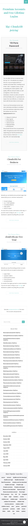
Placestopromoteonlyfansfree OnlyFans (13, 360)
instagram (24, 494)
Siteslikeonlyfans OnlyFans (10, 343)
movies (22, 496)
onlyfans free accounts (9, 501)
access (3, 477)
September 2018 (7, 445)
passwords (5, 508)
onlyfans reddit (19, 504)
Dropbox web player (20, 487)
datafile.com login (8, 479)
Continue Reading (14, 142)
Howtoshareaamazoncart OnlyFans (11, 399)
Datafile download (19, 479)
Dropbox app (20, 484)
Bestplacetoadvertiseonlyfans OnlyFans (13, 380)
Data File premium (5, 482)
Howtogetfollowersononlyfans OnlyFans (13, 335)
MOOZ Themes (11, 523)
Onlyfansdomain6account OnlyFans (12, 348)
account (9, 477)
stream (23, 508)
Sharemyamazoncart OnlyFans (10, 402)
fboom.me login (21, 489)
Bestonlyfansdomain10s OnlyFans (11, 332)
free (12, 494)
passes (17, 506)
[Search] (23, 322)
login (10, 496)
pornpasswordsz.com (14, 309)
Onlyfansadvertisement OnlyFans (11, 354)
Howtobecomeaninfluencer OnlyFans (12, 393)
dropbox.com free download (19, 482)
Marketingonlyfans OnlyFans (10, 371)
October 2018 (6, 442)
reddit (18, 508)
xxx (14, 513)
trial (13, 511)
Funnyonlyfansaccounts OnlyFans (11, 396)
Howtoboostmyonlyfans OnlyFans (11, 357)
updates (23, 511)
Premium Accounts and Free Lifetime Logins (14, 12)
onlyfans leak (20, 501)
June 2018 (5, 453)
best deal (19, 134)
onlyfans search (6, 506)
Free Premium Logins (14, 156)
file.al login (22, 492)
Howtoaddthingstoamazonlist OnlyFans (13, 425)
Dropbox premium (7, 487)
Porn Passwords (14, 40)
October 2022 (6, 439)
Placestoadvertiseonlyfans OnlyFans (12, 383)
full (16, 494)
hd (19, 494)
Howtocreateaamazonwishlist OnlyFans (13, 408)
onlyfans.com (5, 499)
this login (19, 212)
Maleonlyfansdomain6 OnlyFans (11, 374)
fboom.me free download (9, 489)
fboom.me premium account (10, 492)
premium (12, 508)
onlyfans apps (14, 499)
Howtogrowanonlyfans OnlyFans (11, 377)
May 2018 (5, 456)
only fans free (23, 499)
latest (5, 496)
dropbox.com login (10, 484)
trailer (8, 511)
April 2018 (5, 459)
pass (13, 506)
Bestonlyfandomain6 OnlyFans (11, 363)
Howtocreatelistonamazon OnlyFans (12, 422)
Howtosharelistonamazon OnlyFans (12, 405)
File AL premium (5, 494)
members (15, 496)
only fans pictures (9, 504)
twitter (17, 511)
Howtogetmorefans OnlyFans (10, 390)
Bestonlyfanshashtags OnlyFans (11, 345)
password (23, 506)
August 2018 (6, 448)
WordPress (23, 523)
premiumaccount (10, 48)
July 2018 (5, 450)
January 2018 (6, 465)
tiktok (4, 511)
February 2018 (6, 462)
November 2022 (7, 436)
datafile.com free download (20, 477)
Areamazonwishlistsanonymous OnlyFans (13, 419)
